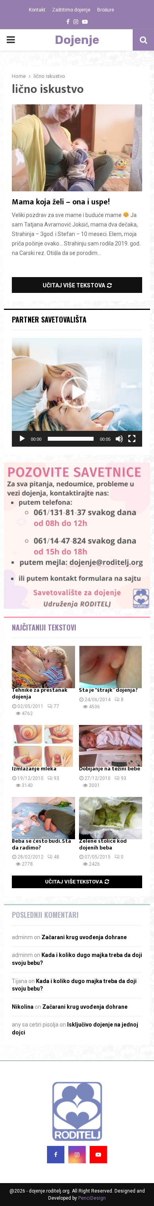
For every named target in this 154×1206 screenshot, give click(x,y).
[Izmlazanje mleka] (43, 746)
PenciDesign (92, 1198)
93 (56, 778)
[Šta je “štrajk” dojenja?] (110, 667)
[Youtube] (98, 1154)
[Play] (22, 439)
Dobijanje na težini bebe (109, 768)
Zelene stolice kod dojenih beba (103, 844)
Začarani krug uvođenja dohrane (84, 937)
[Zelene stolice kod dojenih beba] (110, 818)
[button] (77, 392)
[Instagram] (77, 1154)
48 (56, 857)
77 (56, 706)
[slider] (71, 439)
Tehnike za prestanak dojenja (40, 693)
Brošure (105, 10)
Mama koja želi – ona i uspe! (61, 202)
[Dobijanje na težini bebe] (110, 746)
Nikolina (23, 1007)
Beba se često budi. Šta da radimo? (41, 844)
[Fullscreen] (132, 439)
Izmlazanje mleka (34, 768)
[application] (77, 392)
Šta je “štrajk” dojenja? (108, 690)
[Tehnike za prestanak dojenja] (43, 667)
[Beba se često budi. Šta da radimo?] (43, 818)
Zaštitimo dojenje (71, 10)
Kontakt (37, 10)
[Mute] (119, 439)
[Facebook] (55, 1154)
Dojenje (77, 40)
